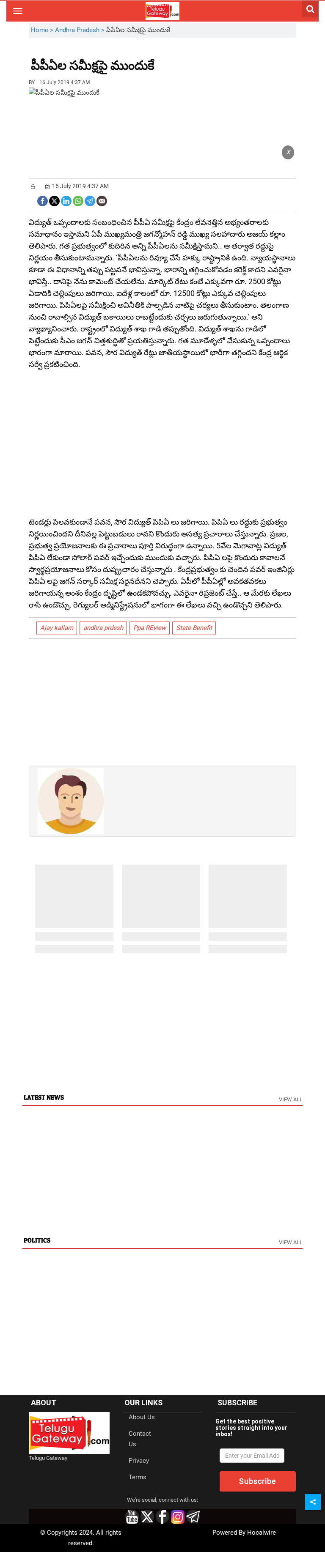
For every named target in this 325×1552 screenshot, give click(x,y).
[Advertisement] (201, 59)
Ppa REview (149, 628)
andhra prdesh (103, 628)
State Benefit (194, 628)
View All (291, 1099)
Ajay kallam (56, 628)
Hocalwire (261, 1532)
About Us (142, 1417)
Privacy (139, 1460)
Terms (137, 1477)
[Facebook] (42, 200)
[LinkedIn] (66, 200)
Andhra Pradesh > (80, 30)
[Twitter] (54, 200)
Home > (43, 30)
